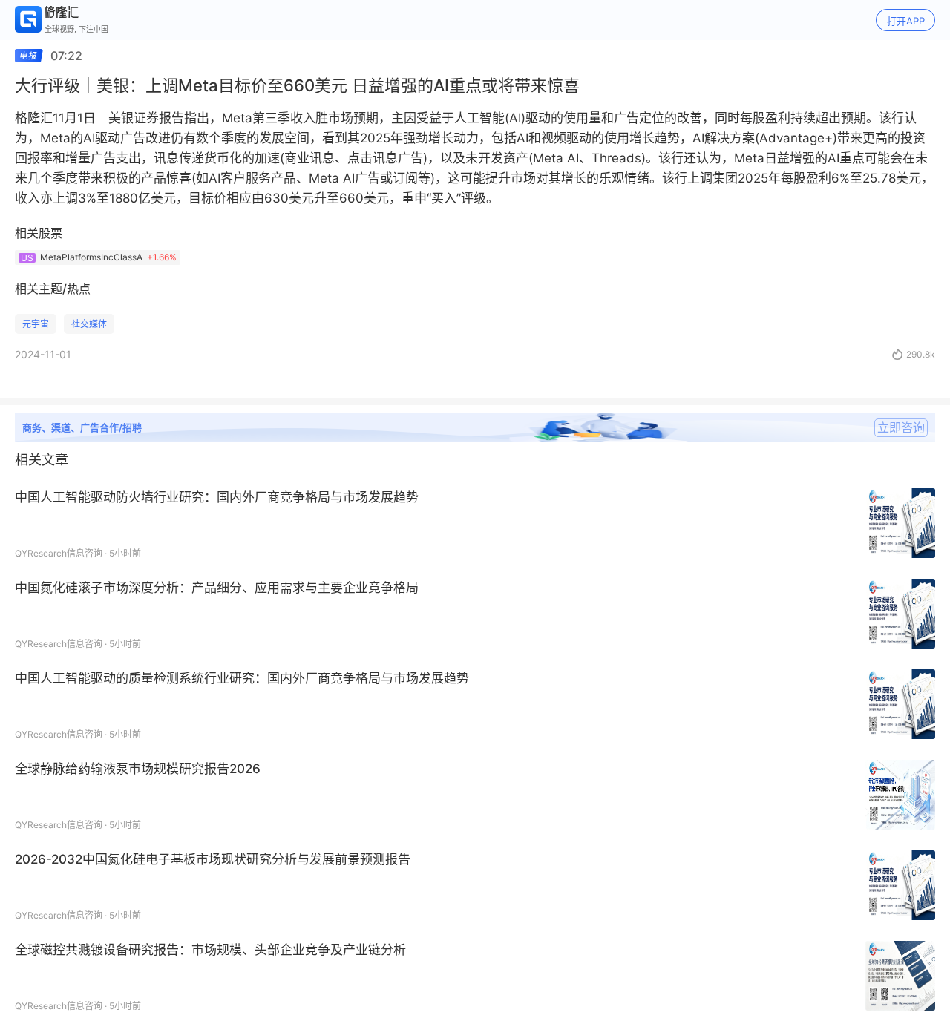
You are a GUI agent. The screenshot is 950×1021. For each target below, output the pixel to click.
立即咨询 (901, 427)
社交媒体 (89, 323)
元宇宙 (35, 323)
